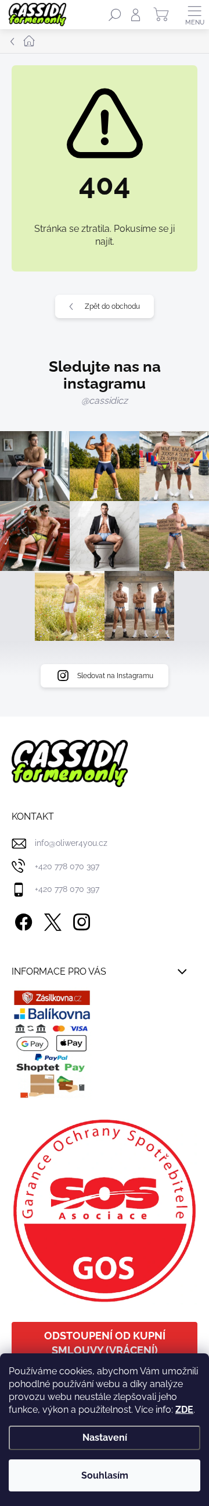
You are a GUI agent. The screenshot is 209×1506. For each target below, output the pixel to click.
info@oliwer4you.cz (71, 843)
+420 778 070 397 (67, 866)
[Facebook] (22, 920)
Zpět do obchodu (112, 306)
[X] (51, 920)
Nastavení (104, 1437)
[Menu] (194, 14)
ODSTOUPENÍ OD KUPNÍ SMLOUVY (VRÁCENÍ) (104, 1342)
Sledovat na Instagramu (115, 676)
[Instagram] (80, 920)
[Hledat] (115, 14)
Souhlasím (104, 1475)
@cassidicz (104, 400)
